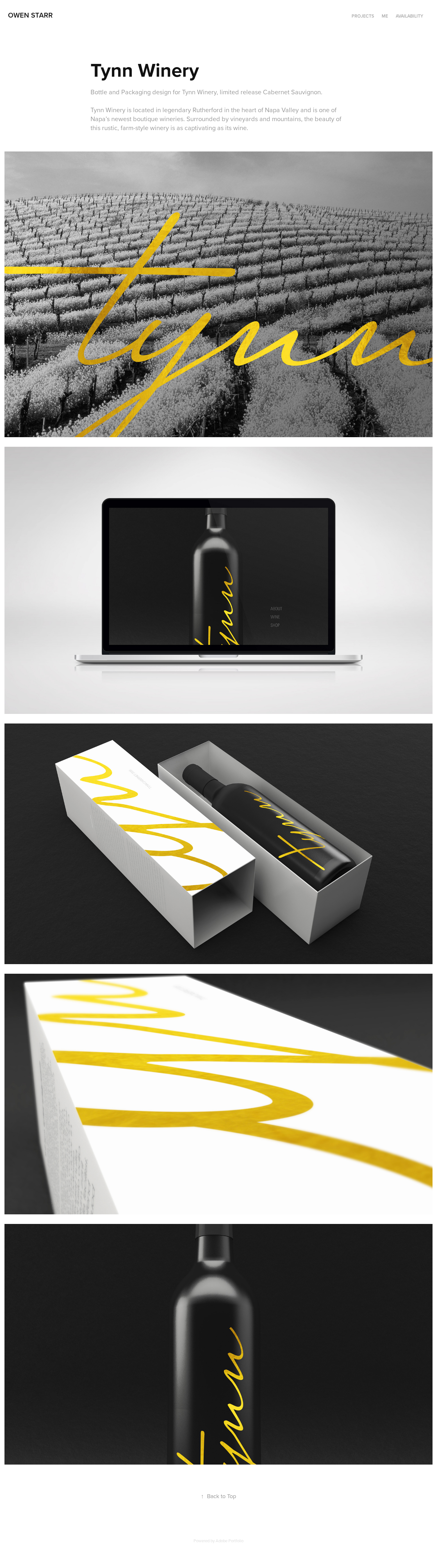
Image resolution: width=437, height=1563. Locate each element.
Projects (363, 16)
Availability (409, 16)
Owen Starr (30, 15)
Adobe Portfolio (229, 1541)
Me (385, 16)
